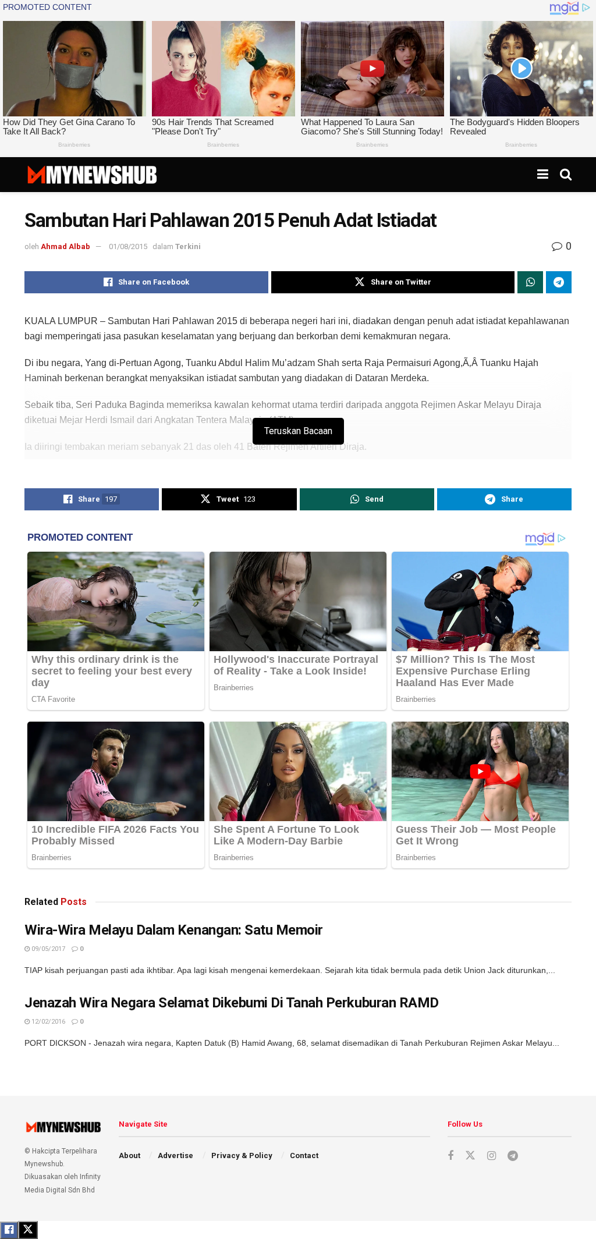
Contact (304, 1155)
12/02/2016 (47, 1021)
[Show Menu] (542, 174)
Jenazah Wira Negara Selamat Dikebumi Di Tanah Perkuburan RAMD (231, 1003)
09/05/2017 (47, 949)
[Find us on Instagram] (491, 1156)
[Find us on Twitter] (470, 1156)
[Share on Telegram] (559, 282)
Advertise (175, 1155)
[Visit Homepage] (91, 174)
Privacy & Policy (241, 1155)
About (129, 1155)
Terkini (188, 246)
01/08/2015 (128, 246)
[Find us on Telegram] (513, 1156)
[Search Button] (566, 174)
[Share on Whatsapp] (530, 282)
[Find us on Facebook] (450, 1156)
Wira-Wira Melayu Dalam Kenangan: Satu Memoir (173, 930)
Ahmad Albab (65, 246)
